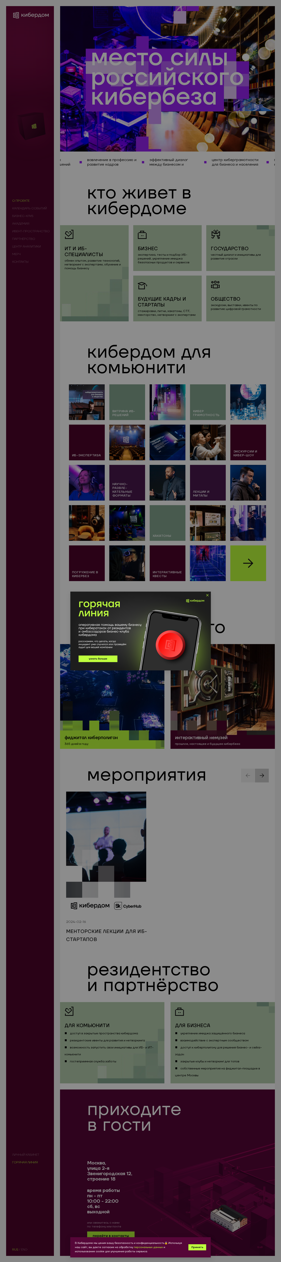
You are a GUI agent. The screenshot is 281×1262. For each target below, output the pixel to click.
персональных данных (148, 1247)
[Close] (207, 595)
